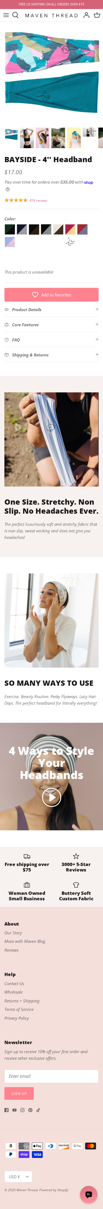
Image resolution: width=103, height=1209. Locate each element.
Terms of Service (19, 1009)
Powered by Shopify (53, 1190)
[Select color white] (59, 246)
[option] (51, 72)
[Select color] (22, 246)
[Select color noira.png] (82, 233)
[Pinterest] (30, 1110)
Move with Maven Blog (24, 941)
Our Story (13, 932)
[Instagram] (22, 1110)
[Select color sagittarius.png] (71, 246)
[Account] (85, 15)
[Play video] (52, 797)
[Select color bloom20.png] (10, 246)
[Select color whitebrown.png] (59, 233)
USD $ (14, 1176)
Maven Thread (27, 1190)
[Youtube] (14, 1110)
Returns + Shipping (22, 1000)
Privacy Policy (16, 1018)
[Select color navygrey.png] (22, 233)
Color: (10, 218)
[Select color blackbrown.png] (35, 233)
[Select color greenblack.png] (10, 233)
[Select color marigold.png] (71, 233)
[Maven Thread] (51, 15)
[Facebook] (6, 1110)
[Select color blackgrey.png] (47, 233)
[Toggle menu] (6, 15)
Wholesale (13, 992)
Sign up (19, 1093)
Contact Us (14, 983)
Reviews (11, 950)
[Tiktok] (38, 1110)
